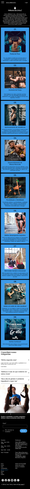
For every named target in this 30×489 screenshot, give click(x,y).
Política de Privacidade (20, 463)
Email (4, 423)
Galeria (2, 474)
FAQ (16, 468)
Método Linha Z (4, 469)
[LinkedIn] (15, 480)
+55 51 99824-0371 (11, 2)
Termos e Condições (20, 466)
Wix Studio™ (21, 484)
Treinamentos (4, 468)
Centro (2, 465)
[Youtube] (12, 480)
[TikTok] (9, 480)
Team (8, 484)
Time (2, 466)
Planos (2, 471)
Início (2, 463)
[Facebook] (6, 480)
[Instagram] (3, 480)
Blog (2, 473)
